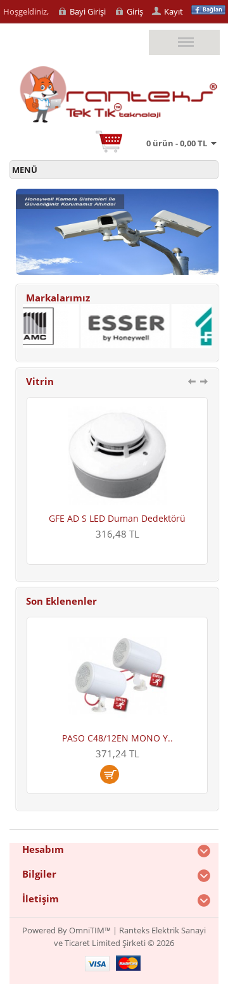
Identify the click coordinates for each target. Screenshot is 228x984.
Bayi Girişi (88, 11)
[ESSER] (116, 345)
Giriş (135, 11)
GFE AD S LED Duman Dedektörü (91, 518)
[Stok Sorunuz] (117, 774)
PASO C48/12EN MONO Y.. (117, 738)
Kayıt (173, 11)
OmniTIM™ (90, 930)
